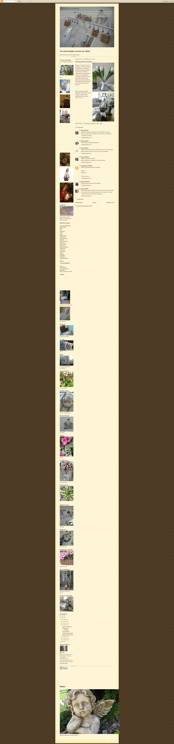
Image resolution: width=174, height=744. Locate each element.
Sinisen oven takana (64, 246)
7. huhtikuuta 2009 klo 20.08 (86, 195)
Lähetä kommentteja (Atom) (85, 206)
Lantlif (61, 232)
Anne (63, 652)
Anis (82, 148)
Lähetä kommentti (80, 199)
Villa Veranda (63, 251)
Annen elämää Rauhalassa (65, 225)
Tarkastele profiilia (64, 663)
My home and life (63, 238)
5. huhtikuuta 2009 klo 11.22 (86, 144)
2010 (62, 616)
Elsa (61, 229)
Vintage (61, 252)
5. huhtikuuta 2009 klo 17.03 (86, 162)
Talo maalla (62, 270)
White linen (62, 256)
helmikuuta (65, 638)
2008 (62, 641)
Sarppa (83, 181)
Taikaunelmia (62, 248)
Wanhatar (62, 254)
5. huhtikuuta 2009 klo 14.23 (86, 153)
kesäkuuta (65, 621)
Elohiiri (61, 228)
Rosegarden (62, 242)
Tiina (82, 141)
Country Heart (63, 227)
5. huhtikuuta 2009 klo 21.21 (86, 178)
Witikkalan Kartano (64, 258)
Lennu (82, 157)
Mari (82, 130)
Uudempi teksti (79, 202)
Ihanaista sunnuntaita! (67, 626)
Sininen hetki (62, 245)
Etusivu (94, 202)
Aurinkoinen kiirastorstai (67, 633)
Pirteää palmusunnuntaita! (67, 634)
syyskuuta (65, 619)
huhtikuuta (65, 624)
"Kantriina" (84, 165)
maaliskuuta (65, 636)
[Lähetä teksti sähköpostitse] (101, 123)
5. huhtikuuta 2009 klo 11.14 (86, 137)
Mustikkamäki (63, 237)
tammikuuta (65, 639)
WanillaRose (62, 255)
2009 (62, 617)
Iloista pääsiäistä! (65, 631)
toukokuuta (65, 623)
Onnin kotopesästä (64, 241)
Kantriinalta (62, 231)
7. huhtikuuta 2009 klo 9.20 (86, 185)
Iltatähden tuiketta (69, 8)
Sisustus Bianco (63, 267)
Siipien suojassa (63, 244)
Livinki (61, 265)
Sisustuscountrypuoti (64, 268)
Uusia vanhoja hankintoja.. (65, 628)
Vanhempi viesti (110, 202)
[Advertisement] (68, 676)
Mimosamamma (63, 235)
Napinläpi (62, 239)
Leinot (61, 234)
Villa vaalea (62, 249)
